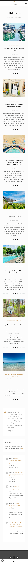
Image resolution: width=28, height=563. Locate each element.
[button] (2, 560)
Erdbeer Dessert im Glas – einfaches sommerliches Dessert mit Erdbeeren (16, 474)
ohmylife (11, 522)
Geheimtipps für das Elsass (14, 216)
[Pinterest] (17, 557)
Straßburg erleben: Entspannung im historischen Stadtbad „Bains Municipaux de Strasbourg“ (14, 162)
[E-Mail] (17, 73)
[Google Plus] (15, 73)
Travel (17, 45)
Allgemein (8, 266)
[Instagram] (14, 557)
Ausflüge (14, 320)
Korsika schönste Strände (14, 379)
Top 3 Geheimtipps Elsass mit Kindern (14, 325)
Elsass (21, 266)
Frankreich (12, 45)
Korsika (12, 376)
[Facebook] (10, 557)
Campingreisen (15, 266)
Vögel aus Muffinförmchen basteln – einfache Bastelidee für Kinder (16, 488)
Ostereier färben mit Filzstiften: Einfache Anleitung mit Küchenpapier (15, 524)
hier (22, 448)
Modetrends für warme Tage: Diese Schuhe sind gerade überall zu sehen (15, 505)
